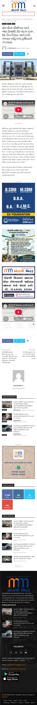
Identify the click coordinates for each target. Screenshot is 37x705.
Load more (18, 566)
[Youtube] (26, 652)
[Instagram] (16, 652)
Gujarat (9, 19)
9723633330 (13, 669)
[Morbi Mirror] (4, 48)
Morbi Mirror (12, 48)
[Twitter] (21, 652)
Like (7, 490)
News (13, 23)
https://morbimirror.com (18, 388)
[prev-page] (3, 439)
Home (3, 19)
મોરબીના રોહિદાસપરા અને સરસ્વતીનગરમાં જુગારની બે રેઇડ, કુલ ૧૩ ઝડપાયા (24, 416)
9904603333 (22, 669)
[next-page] (6, 439)
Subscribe (7, 500)
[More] (28, 54)
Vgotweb (5, 697)
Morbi (9, 23)
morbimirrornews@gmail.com (15, 665)
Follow (18, 490)
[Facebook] (11, 652)
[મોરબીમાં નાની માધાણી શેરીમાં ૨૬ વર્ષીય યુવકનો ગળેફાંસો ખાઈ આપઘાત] (7, 559)
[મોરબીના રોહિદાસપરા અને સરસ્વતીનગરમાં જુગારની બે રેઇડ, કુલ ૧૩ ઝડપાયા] (7, 416)
